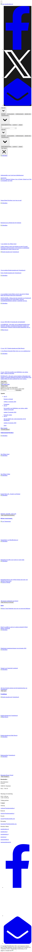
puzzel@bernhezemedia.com (8, 818)
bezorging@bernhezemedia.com (9, 824)
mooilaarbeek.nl (4, 834)
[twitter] (17, 77)
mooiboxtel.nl (4, 831)
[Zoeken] (16, 128)
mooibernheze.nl (5, 829)
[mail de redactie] (17, 105)
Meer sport (3, 690)
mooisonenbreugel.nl (6, 842)
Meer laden (3, 381)
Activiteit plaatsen (5, 429)
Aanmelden (18, 390)
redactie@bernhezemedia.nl (7, 813)
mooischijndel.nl (5, 839)
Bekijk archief (4, 385)
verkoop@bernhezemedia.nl (7, 808)
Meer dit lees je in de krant (7, 602)
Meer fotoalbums (5, 776)
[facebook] (17, 49)
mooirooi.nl (3, 837)
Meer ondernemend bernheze (7, 515)
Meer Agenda (4, 428)
